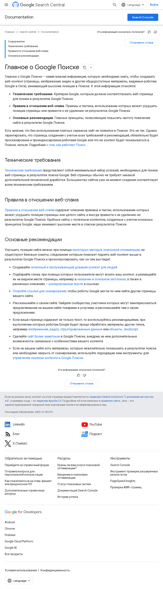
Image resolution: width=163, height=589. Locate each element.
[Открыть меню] (6, 5)
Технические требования (23, 170)
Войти (154, 4)
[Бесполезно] (155, 32)
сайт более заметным (43, 336)
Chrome (10, 528)
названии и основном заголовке (101, 279)
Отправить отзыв (141, 42)
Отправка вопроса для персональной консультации (24, 473)
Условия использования (21, 570)
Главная (10, 31)
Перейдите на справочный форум (27, 465)
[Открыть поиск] (114, 4)
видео (54, 329)
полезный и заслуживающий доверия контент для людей (74, 267)
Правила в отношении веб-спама (29, 210)
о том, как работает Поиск (66, 145)
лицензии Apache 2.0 (49, 400)
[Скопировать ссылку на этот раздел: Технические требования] (66, 160)
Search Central (50, 5)
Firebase (10, 535)
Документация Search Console (77, 490)
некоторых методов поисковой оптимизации (106, 250)
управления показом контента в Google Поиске (48, 358)
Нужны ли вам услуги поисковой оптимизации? (78, 466)
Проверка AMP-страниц (126, 487)
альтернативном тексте (66, 284)
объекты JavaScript (123, 329)
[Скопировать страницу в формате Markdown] (84, 67)
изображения (38, 329)
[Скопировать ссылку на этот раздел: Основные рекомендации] (67, 240)
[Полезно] (149, 32)
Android (10, 522)
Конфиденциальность (55, 570)
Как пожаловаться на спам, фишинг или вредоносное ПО (28, 482)
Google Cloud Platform (19, 541)
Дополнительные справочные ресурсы (25, 492)
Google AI (11, 547)
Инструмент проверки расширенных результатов (134, 473)
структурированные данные (81, 329)
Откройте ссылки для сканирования (39, 291)
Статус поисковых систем (74, 484)
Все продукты (14, 554)
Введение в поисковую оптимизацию (72, 476)
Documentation (19, 17)
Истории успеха (67, 496)
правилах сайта (110, 400)
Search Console (142, 17)
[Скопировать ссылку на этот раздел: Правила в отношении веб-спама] (84, 200)
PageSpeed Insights (122, 481)
